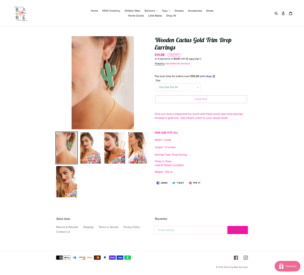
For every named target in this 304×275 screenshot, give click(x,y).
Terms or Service (108, 227)
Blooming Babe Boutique (236, 267)
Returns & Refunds (67, 227)
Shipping (159, 63)
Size (158, 80)
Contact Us (63, 231)
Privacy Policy (132, 227)
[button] (178, 58)
